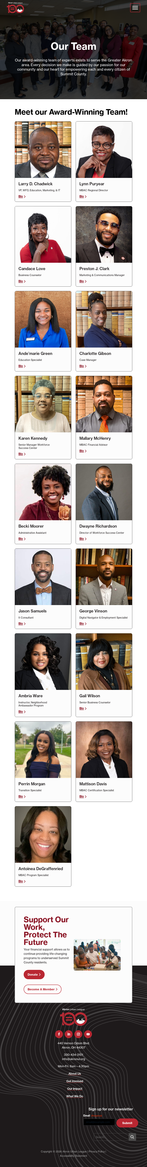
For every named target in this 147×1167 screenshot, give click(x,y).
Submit (127, 1123)
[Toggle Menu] (135, 7)
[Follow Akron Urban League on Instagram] (78, 1034)
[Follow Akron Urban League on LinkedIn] (69, 1034)
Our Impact (74, 1088)
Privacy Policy (97, 1151)
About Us (74, 1073)
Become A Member (41, 989)
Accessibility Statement (73, 1155)
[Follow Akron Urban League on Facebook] (59, 1034)
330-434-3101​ (73, 1054)
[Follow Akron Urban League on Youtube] (88, 1034)
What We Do (74, 1096)
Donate (33, 974)
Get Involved (74, 1081)
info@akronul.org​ (73, 1059)
